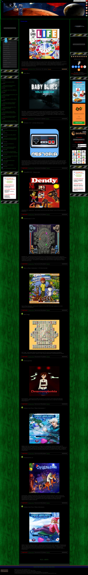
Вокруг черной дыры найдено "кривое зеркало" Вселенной (9, 148)
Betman (47, 118)
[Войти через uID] (73, 66)
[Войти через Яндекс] (81, 66)
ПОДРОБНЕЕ (25, 118)
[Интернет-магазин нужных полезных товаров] (78, 92)
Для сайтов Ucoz (7, 56)
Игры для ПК (6, 48)
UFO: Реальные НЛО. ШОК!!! (9, 134)
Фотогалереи (6, 46)
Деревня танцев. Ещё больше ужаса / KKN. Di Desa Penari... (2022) (9, 121)
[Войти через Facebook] (79, 66)
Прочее (5, 64)
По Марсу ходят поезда (8, 164)
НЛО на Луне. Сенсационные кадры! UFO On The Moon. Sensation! (10, 152)
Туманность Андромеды (8, 143)
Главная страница (7, 41)
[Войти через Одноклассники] (79, 69)
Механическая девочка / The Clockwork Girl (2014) (9, 108)
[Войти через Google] (84, 66)
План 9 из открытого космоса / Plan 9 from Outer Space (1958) (9, 117)
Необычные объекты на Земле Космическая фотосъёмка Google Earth (9, 139)
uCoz (29, 569)
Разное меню (6, 58)
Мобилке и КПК (7, 54)
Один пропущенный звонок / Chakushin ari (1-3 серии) (8, 86)
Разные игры (31, 118)
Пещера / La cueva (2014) (8, 81)
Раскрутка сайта (7, 62)
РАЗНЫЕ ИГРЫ (31, 69)
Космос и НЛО (7, 44)
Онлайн (5, 60)
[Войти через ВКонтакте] (76, 66)
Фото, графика (7, 52)
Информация (6, 66)
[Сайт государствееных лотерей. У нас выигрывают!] (78, 114)
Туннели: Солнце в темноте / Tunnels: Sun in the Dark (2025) (9, 103)
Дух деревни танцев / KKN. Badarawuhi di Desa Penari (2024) (9, 112)
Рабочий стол (6, 50)
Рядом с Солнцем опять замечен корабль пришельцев (10, 156)
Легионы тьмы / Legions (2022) (9, 99)
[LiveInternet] (4, 571)
